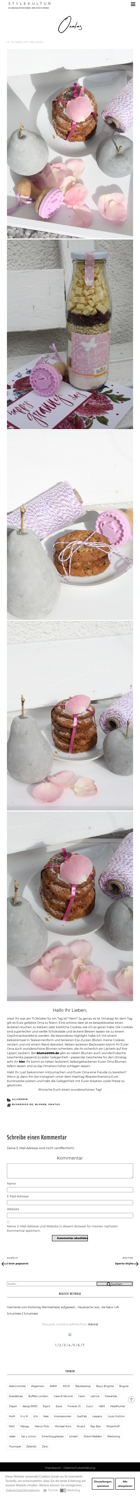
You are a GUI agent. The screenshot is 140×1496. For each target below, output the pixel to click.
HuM (12, 1416)
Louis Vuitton (116, 1416)
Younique (15, 1446)
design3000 (29, 1406)
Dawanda (111, 1396)
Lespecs (97, 1416)
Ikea (45, 1416)
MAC (12, 1426)
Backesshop (83, 1386)
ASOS (66, 1386)
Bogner (124, 1386)
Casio (81, 1396)
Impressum (53, 1468)
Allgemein (20, 1099)
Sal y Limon (28, 1436)
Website (13, 1209)
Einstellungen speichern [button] (103, 1483)
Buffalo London (38, 1396)
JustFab (82, 1416)
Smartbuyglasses (53, 1436)
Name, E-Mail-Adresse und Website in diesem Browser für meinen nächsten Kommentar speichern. (62, 1228)
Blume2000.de (22, 1104)
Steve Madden (93, 1436)
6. (79, 1345)
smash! (73, 1436)
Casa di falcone (63, 1396)
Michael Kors (63, 1426)
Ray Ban (95, 1426)
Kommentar (70, 1158)
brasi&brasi (16, 1396)
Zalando (31, 1446)
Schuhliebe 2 (15, 1313)
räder (12, 1436)
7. (84, 1345)
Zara (45, 1446)
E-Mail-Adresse (18, 1196)
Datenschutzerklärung (79, 1468)
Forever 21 (74, 1406)
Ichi (35, 1416)
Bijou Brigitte (105, 1386)
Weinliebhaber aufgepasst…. (59, 1307)
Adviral (93, 1324)
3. (65, 1345)
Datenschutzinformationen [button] (23, 1490)
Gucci (89, 1406)
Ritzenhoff (113, 1426)
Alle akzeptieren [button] (125, 1483)
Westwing (113, 1436)
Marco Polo (42, 1426)
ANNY (53, 1386)
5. (74, 1345)
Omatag (54, 1104)
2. (60, 1345)
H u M (24, 1416)
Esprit (46, 1406)
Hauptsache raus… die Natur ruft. (98, 1307)
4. (69, 1345)
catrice (95, 1396)
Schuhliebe (31, 1313)
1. (56, 1345)
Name (11, 1183)
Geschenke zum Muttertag (24, 1307)
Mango (24, 1426)
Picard (81, 1426)
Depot (13, 1406)
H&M (102, 1406)
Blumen (40, 1104)
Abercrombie (17, 1386)
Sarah (40, 42)
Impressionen (62, 1416)
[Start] (131, 1399)
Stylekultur (30, 3)
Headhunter (117, 1406)
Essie (59, 1406)
